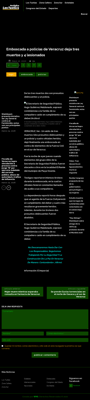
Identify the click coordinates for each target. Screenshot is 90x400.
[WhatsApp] (39, 65)
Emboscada (27, 74)
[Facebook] (23, 65)
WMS (36, 397)
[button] (84, 14)
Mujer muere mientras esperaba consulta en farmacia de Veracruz (22, 292)
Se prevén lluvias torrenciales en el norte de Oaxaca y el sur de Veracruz (68, 294)
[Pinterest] (34, 65)
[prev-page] (4, 188)
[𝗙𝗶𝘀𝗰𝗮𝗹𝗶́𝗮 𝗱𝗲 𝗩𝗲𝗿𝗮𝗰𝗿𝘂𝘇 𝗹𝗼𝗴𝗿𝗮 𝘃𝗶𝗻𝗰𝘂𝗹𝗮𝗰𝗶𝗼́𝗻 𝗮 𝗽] (11, 145)
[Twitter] (28, 65)
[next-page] (9, 188)
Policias (42, 74)
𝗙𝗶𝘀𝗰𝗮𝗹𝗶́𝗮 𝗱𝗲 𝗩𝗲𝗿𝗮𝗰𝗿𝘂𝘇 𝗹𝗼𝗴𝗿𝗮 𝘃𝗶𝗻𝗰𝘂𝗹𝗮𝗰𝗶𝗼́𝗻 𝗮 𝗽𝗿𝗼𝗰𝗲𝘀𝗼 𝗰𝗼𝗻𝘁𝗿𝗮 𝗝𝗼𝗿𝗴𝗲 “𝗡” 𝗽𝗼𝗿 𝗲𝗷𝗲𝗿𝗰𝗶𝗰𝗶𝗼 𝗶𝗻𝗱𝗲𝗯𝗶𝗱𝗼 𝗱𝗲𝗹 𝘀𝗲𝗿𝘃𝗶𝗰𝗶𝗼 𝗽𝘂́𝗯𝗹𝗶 (11, 169)
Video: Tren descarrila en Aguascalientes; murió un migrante (76, 167)
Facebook (76, 385)
